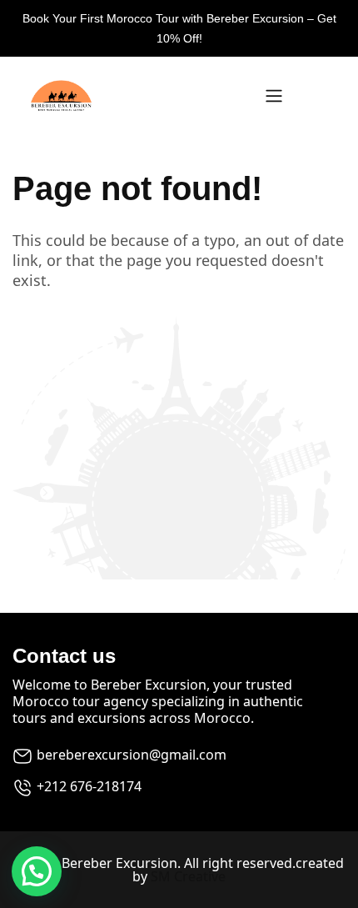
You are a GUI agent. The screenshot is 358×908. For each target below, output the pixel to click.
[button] (37, 871)
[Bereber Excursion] (137, 96)
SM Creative (188, 876)
